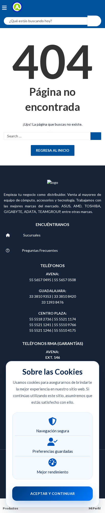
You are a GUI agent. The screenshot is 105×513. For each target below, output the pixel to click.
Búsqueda (94, 21)
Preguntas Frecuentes (40, 250)
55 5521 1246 (40, 330)
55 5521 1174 (65, 319)
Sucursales (32, 235)
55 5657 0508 (65, 280)
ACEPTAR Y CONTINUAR (52, 493)
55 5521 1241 (40, 325)
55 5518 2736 (40, 319)
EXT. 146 (52, 357)
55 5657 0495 (40, 280)
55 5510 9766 (65, 325)
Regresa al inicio (52, 150)
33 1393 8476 (52, 302)
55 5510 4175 (65, 330)
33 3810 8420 (65, 296)
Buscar (95, 136)
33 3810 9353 (40, 296)
